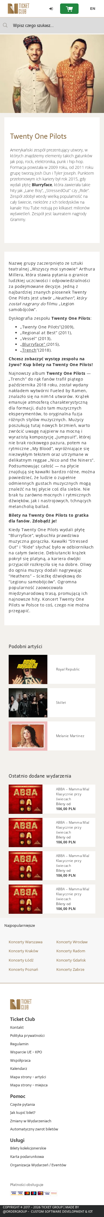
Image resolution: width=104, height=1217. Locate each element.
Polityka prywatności (27, 1036)
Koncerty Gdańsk (71, 960)
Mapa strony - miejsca (29, 1085)
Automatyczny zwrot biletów (34, 1129)
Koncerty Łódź (21, 960)
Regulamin (19, 1044)
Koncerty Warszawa (25, 941)
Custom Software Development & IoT (62, 1211)
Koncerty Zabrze (70, 969)
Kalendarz (18, 1069)
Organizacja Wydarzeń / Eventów (38, 1165)
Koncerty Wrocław (72, 941)
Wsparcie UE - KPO (26, 1052)
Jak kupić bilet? (22, 1113)
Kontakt (17, 1027)
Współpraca (20, 1060)
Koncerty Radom (70, 950)
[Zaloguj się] (51, 8)
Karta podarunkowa (27, 1157)
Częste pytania (22, 1105)
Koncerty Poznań (23, 969)
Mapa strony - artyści (28, 1077)
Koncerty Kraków (23, 950)
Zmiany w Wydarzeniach (30, 1121)
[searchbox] (52, 25)
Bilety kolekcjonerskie (28, 1148)
